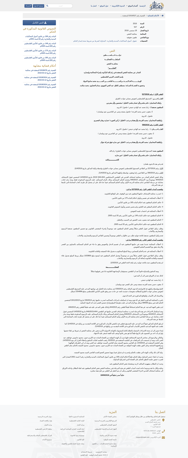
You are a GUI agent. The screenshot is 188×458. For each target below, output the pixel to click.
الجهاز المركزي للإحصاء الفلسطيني (106, 429)
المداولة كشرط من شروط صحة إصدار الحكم (89, 41)
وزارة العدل (80, 425)
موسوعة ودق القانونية (77, 435)
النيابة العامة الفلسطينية (76, 421)
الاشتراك (28, 6)
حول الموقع (104, 6)
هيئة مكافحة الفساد (46, 421)
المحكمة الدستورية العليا (76, 416)
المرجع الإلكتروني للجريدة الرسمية (106, 421)
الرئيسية (142, 6)
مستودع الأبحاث (47, 439)
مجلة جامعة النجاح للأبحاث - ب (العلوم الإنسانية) (104, 445)
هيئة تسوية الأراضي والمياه (108, 435)
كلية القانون (80, 439)
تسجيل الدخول (38, 6)
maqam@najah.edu (142, 437)
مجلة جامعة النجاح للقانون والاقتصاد (73, 444)
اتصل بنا (94, 6)
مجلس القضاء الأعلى (110, 416)
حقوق (135, 41)
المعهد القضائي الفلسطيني (108, 425)
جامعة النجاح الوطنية (110, 439)
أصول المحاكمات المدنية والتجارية (119, 41)
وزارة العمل (48, 425)
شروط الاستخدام (86, 452)
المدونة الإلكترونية (118, 6)
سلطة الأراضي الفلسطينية (43, 429)
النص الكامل (38, 22)
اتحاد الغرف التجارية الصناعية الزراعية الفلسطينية (72, 430)
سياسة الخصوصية (101, 452)
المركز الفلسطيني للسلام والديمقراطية (39, 435)
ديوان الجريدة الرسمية (45, 416)
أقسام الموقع (133, 6)
